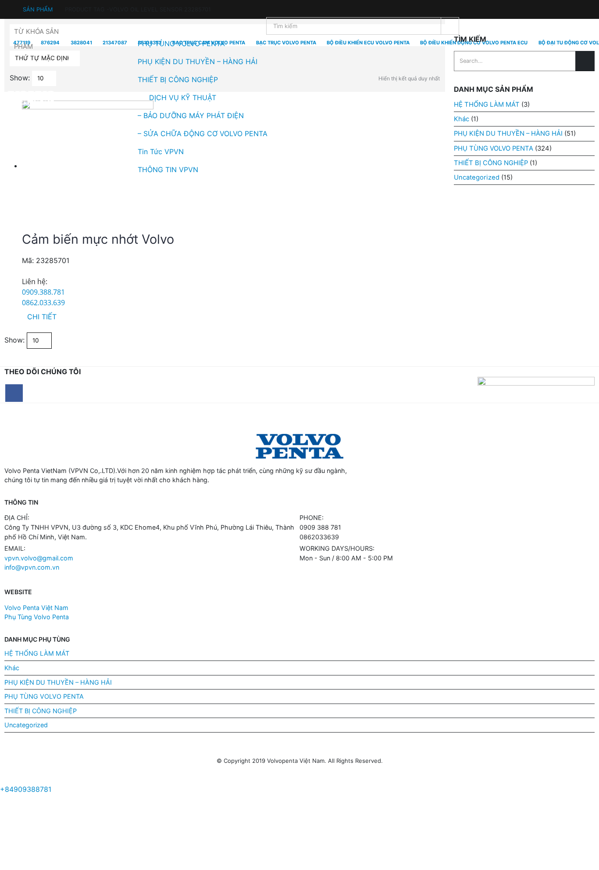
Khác (11, 667)
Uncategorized (26, 725)
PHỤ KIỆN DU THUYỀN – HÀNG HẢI (197, 61)
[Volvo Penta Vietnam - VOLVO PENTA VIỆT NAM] (30, 98)
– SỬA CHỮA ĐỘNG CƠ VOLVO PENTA (202, 133)
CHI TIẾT (42, 316)
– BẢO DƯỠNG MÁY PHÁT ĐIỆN (191, 115)
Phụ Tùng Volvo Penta (36, 617)
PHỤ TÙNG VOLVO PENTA (181, 43)
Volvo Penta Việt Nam (36, 607)
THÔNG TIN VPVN (168, 169)
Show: (14, 340)
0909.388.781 (43, 292)
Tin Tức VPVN (161, 151)
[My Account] (8, 5)
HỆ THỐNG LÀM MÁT (36, 653)
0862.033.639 (43, 302)
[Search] (450, 26)
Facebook (14, 393)
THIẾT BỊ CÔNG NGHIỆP (178, 79)
